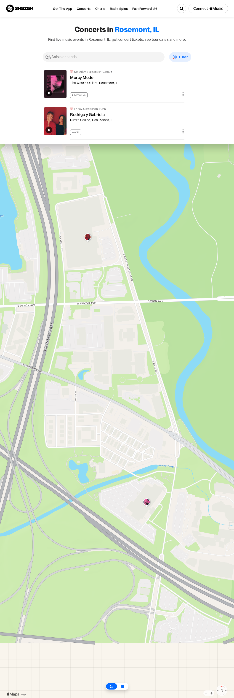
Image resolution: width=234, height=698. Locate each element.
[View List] (111, 686)
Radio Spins (119, 9)
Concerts (84, 9)
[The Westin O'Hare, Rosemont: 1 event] (146, 503)
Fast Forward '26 (144, 9)
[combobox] (103, 57)
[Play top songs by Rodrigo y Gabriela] (48, 130)
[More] (183, 94)
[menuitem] (62, 8)
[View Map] (122, 686)
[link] (113, 84)
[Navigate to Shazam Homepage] (19, 8)
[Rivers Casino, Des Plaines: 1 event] (87, 238)
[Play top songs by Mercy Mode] (48, 92)
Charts (100, 9)
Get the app (62, 9)
